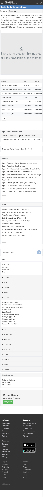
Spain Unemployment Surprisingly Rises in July (19, 183)
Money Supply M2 (8, 110)
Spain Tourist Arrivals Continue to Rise (16, 185)
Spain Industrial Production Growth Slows (17, 172)
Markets (6, 277)
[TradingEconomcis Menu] (2, 3)
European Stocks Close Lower (13, 226)
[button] (41, 3)
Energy (6, 359)
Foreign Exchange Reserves (12, 93)
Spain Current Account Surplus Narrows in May (19, 191)
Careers (4, 446)
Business (6, 339)
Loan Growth (6, 97)
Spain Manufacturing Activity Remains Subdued (19, 188)
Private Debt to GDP (9, 324)
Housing (6, 349)
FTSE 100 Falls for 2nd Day (12, 232)
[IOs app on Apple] (29, 445)
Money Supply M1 (8, 106)
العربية (4, 477)
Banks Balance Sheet (9, 85)
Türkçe (4, 474)
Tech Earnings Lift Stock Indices (13, 215)
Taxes (5, 354)
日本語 (25, 474)
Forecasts (5, 433)
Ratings (4, 436)
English (4, 462)
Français (5, 469)
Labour (6, 287)
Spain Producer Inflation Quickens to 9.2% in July (19, 163)
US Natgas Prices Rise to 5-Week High (16, 221)
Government (7, 334)
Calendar (5, 265)
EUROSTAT (6, 382)
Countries (5, 426)
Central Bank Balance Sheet (12, 89)
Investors (5, 449)
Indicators (5, 269)
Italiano (25, 464)
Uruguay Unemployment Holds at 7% (15, 209)
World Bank (6, 385)
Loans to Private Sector (10, 101)
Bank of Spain (38, 27)
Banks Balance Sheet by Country (21, 149)
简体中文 (26, 472)
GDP (5, 282)
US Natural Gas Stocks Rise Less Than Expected (19, 229)
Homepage (6, 423)
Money (6, 297)
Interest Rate (6, 309)
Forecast (5, 267)
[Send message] (39, 252)
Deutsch (26, 462)
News (4, 272)
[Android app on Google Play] (29, 450)
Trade (5, 329)
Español (5, 464)
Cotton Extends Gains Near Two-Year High (17, 212)
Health (5, 364)
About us (5, 454)
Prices (5, 292)
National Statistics (8, 380)
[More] (4, 118)
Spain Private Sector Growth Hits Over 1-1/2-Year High (21, 174)
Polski (25, 467)
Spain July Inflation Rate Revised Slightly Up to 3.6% (21, 169)
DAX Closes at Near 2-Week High (14, 218)
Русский (5, 472)
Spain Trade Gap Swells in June (13, 166)
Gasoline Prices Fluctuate (11, 224)
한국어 (25, 477)
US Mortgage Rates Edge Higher (14, 235)
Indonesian (27, 469)
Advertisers (6, 451)
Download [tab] (13, 11)
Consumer (7, 344)
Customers (5, 444)
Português (5, 467)
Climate (6, 369)
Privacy (4, 457)
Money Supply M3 (8, 114)
